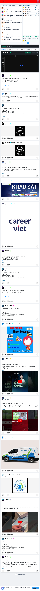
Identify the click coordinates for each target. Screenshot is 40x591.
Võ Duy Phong (28, 13)
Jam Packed (7, 123)
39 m (5, 106)
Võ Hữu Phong (28, 9)
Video (22, 49)
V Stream (6, 358)
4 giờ (5, 306)
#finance (13, 296)
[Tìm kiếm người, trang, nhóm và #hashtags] (38, 1)
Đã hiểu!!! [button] (34, 588)
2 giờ (5, 143)
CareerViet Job (8, 203)
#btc (13, 260)
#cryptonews (9, 85)
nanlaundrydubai (8, 474)
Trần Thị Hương (28, 7)
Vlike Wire (7, 75)
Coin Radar (7, 161)
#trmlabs (18, 85)
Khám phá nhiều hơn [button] (7, 588)
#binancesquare (4, 85)
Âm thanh (28, 49)
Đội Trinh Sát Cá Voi (8, 104)
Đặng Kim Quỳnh (29, 15)
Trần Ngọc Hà (28, 11)
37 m (5, 94)
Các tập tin (35, 49)
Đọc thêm (3, 86)
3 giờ (5, 270)
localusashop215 (8, 323)
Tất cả (4, 49)
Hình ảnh (16, 49)
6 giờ (5, 558)
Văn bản (9, 49)
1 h (5, 124)
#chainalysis (14, 85)
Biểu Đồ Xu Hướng (28, 52)
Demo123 (27, 40)
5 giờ (5, 399)
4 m (5, 76)
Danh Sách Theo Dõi (35, 52)
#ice (20, 85)
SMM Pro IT (7, 93)
